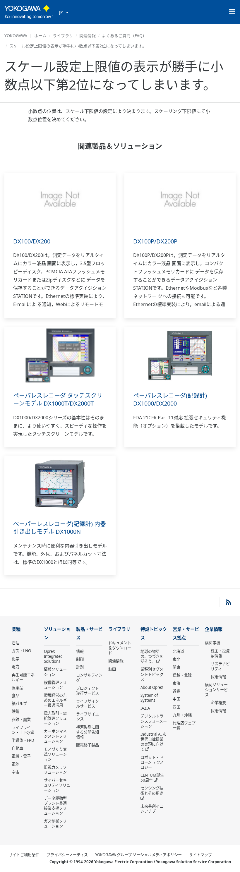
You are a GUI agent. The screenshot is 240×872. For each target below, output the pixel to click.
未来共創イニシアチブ (151, 809)
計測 (80, 667)
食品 (15, 695)
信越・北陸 (182, 675)
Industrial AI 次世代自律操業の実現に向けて (153, 742)
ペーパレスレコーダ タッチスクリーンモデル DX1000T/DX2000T (57, 399)
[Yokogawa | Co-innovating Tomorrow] (28, 12)
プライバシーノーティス (67, 854)
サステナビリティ (220, 666)
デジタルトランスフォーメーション (153, 721)
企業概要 (218, 702)
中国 (176, 699)
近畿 (176, 691)
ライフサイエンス (87, 716)
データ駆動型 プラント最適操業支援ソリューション (55, 806)
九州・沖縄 (182, 714)
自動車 (17, 748)
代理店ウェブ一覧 (184, 725)
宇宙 (15, 772)
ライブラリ (63, 35)
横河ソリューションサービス (216, 689)
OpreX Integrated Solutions (53, 656)
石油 (15, 643)
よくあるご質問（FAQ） (124, 35)
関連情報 (87, 35)
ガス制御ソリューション (55, 823)
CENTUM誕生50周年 (152, 778)
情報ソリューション (55, 672)
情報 (80, 651)
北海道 (178, 651)
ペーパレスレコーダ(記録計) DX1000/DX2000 (170, 399)
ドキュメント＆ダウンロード (119, 647)
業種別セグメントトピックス (151, 674)
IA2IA (145, 708)
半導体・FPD (23, 740)
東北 (176, 659)
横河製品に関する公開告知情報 (87, 732)
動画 (112, 669)
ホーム (40, 35)
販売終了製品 (87, 745)
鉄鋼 (15, 711)
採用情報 (218, 676)
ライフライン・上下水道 (23, 730)
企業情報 (213, 629)
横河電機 (212, 643)
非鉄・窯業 (21, 719)
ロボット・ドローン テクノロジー (152, 762)
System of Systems (149, 698)
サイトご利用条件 (24, 854)
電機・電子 (21, 756)
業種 (16, 629)
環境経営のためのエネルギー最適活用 (55, 700)
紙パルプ (19, 703)
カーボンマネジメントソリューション (55, 736)
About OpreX (151, 687)
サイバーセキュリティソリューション (57, 785)
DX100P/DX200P (155, 241)
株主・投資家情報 (220, 653)
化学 (15, 658)
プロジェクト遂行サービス (87, 691)
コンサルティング (89, 677)
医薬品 (17, 687)
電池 (15, 764)
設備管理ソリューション (55, 685)
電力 (15, 666)
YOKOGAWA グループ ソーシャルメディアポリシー (138, 854)
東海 (176, 683)
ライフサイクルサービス (87, 703)
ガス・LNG (21, 650)
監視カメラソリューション (55, 770)
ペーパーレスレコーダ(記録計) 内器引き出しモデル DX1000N (59, 528)
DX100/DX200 (31, 241)
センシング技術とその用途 (151, 790)
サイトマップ (200, 854)
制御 (80, 659)
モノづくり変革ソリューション (55, 754)
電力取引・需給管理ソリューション (55, 718)
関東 (176, 667)
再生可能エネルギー (23, 677)
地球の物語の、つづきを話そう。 (151, 656)
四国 (176, 707)
